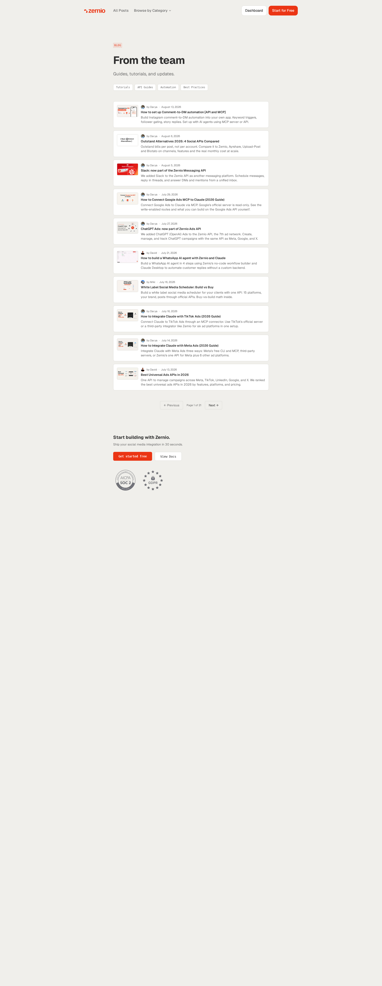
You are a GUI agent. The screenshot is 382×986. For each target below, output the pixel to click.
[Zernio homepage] (94, 10)
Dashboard (254, 10)
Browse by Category (151, 10)
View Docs (168, 456)
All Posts (121, 10)
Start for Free (283, 10)
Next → (213, 405)
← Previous (171, 405)
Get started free (132, 456)
